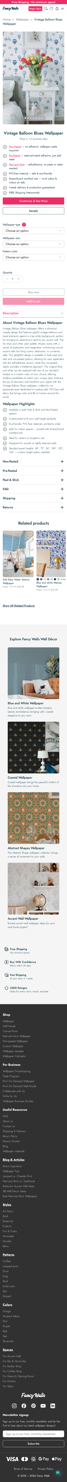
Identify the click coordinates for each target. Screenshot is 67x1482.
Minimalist (8, 1236)
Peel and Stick (17, 164)
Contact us (9, 1126)
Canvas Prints (10, 1031)
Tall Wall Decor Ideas (14, 1191)
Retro (6, 1246)
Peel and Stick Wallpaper (17, 1036)
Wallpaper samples (13, 1051)
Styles (7, 1204)
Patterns (8, 1254)
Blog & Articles (13, 1159)
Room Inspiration (12, 1166)
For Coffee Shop (12, 1371)
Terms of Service (23, 1469)
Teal (5, 1336)
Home (7, 19)
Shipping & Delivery (14, 1131)
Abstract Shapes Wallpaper (26, 848)
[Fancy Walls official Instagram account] (14, 1406)
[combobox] (33, 230)
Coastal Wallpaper (20, 777)
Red (5, 1331)
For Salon (8, 1386)
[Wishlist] (51, 8)
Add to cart (33, 301)
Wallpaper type (14, 225)
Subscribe (33, 1444)
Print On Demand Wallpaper (19, 1081)
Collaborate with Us (14, 1091)
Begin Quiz (35, 8)
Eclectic (7, 1226)
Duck (6, 1271)
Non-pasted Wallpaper (15, 1041)
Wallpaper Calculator (14, 1056)
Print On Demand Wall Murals (19, 1086)
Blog (5, 1146)
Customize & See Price (34, 201)
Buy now (33, 292)
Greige (7, 1311)
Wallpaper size (11, 238)
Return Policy (10, 1136)
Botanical (8, 1221)
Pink (5, 1321)
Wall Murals (9, 1026)
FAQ (5, 1116)
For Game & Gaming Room (18, 1376)
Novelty (7, 1241)
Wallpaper (22, 19)
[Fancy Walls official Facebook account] (24, 1406)
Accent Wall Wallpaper (23, 918)
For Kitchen (9, 1381)
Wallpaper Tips (11, 1171)
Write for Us (10, 1096)
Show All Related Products (19, 606)
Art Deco (8, 1211)
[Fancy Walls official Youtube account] (43, 1406)
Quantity (7, 273)
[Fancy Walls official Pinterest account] (33, 1406)
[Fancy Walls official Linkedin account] (52, 1406)
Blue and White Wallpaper (26, 703)
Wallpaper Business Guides (18, 1101)
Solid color (9, 1286)
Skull (5, 1281)
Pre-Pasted (14, 155)
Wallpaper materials (13, 1151)
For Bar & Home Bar (14, 1361)
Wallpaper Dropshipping (16, 1071)
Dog (5, 1276)
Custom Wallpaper (13, 1046)
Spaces (8, 1349)
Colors (7, 1304)
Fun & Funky (10, 1231)
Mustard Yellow (11, 1316)
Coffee (7, 1261)
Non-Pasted (15, 146)
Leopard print (10, 1266)
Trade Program (11, 1076)
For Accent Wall (12, 1356)
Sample (33, 211)
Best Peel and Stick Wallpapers (20, 1196)
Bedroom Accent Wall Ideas (18, 1186)
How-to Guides (11, 1141)
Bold (5, 1216)
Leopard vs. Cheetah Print (17, 1176)
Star (5, 1291)
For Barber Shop (12, 1366)
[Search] (46, 9)
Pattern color (10, 251)
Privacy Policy (45, 1469)
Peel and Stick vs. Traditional (19, 1181)
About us (8, 1121)
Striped (7, 1296)
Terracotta (8, 1341)
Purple (6, 1326)
